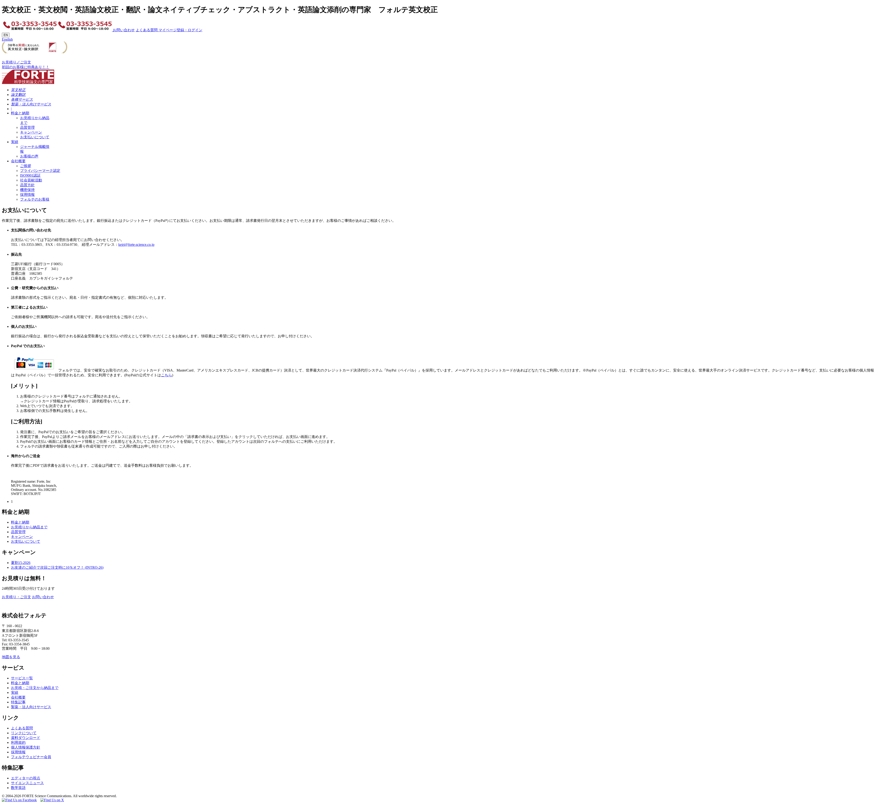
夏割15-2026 (20, 563)
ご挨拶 (25, 166)
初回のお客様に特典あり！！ (25, 67)
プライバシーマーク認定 (40, 171)
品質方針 (27, 185)
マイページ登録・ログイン (180, 30)
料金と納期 (20, 113)
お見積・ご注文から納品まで (34, 688)
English (7, 39)
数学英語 (18, 788)
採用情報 (27, 194)
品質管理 (27, 127)
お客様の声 (29, 156)
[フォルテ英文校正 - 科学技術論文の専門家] (28, 75)
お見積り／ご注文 (16, 62)
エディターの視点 (25, 778)
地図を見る (11, 657)
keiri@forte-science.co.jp (136, 244)
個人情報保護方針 (25, 747)
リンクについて (24, 733)
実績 (14, 142)
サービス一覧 (22, 678)
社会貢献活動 (31, 180)
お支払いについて (34, 137)
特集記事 (18, 702)
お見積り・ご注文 (16, 597)
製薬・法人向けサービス (31, 707)
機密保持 (27, 190)
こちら (166, 375)
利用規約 (18, 742)
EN (6, 35)
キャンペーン (31, 132)
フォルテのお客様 (34, 199)
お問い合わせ (123, 30)
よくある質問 (147, 30)
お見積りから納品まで (29, 527)
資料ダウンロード (25, 738)
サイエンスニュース (27, 783)
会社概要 (18, 161)
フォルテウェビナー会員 (31, 757)
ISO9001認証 (30, 175)
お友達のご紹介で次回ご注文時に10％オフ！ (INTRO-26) (57, 567)
